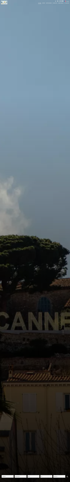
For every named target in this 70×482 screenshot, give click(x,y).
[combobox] (8, 476)
